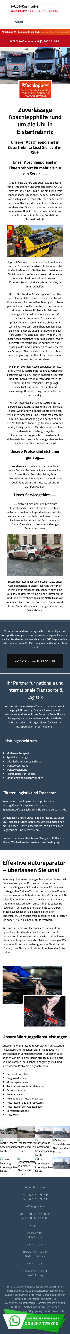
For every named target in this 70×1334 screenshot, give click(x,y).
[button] (16, 22)
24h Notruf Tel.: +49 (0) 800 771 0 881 (35, 660)
